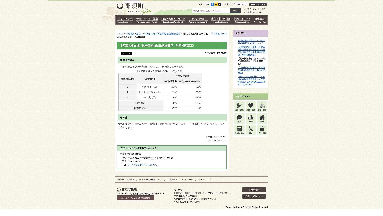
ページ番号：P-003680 (216, 53)
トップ (120, 33)
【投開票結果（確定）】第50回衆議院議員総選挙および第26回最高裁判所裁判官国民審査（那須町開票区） (251, 51)
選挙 (138, 33)
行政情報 (130, 33)
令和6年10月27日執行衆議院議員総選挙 (161, 33)
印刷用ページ (220, 33)
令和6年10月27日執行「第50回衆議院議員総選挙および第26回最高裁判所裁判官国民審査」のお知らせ (251, 80)
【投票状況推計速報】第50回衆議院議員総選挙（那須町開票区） (251, 70)
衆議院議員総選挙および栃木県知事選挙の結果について (251, 41)
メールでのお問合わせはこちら (142, 165)
